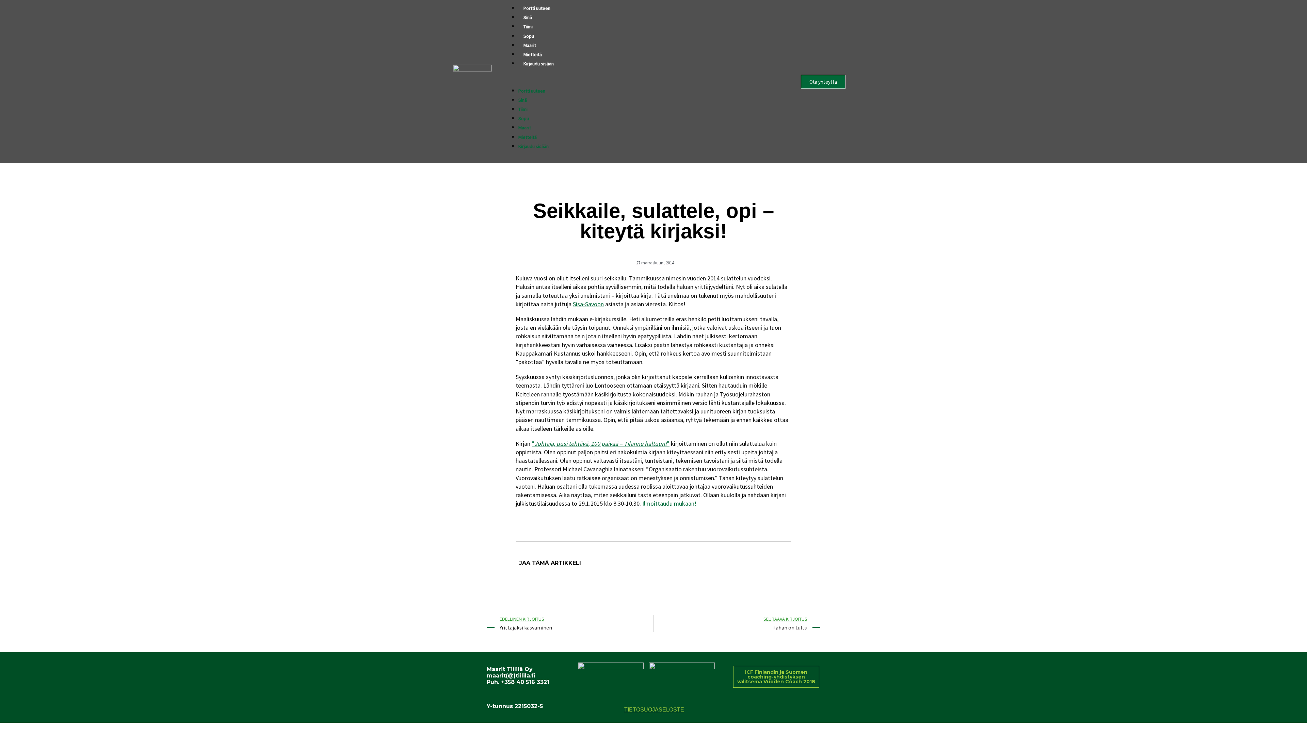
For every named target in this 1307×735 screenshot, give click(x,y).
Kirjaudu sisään (538, 64)
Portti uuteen (536, 8)
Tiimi (528, 26)
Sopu (528, 36)
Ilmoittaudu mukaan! (669, 503)
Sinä (527, 17)
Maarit (529, 45)
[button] (643, 81)
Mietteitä (532, 54)
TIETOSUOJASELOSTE (654, 710)
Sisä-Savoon (588, 304)
